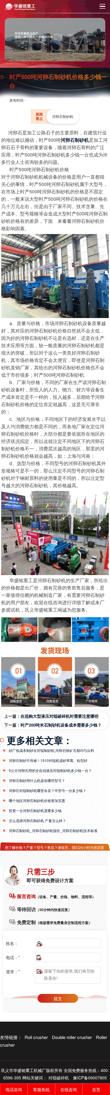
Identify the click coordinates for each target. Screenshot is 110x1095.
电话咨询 (14, 1089)
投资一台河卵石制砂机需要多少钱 (35, 810)
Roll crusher (36, 1037)
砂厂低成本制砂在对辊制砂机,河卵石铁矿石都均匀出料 (51, 750)
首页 (96, 1089)
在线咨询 (68, 1089)
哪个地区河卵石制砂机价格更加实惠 (37, 800)
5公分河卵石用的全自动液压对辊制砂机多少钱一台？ (50, 770)
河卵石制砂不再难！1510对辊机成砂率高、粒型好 (48, 760)
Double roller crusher (72, 1037)
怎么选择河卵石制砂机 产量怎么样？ (37, 820)
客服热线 (41, 1089)
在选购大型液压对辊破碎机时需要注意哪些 (60, 716)
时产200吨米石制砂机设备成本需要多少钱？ (61, 725)
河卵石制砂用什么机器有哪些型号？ (37, 780)
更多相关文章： (39, 740)
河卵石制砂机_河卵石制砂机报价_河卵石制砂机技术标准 (53, 830)
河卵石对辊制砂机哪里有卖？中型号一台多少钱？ (47, 790)
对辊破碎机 (58, 1078)
